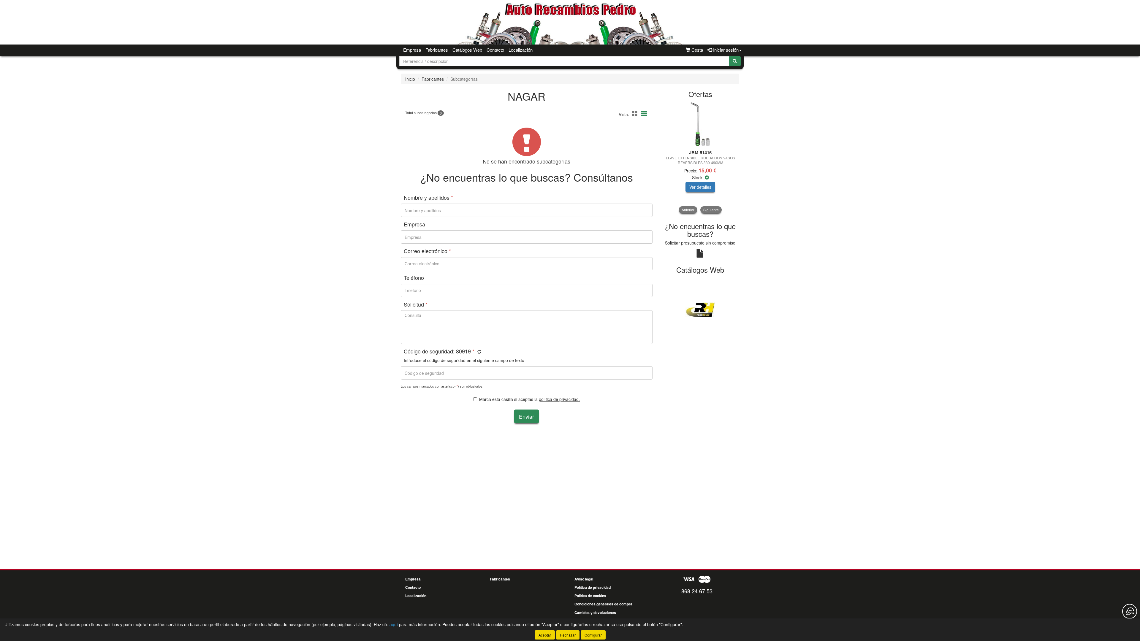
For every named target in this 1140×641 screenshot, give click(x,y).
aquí (394, 624)
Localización (521, 50)
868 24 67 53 (696, 591)
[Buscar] (735, 61)
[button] (635, 113)
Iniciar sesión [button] (725, 50)
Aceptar (545, 634)
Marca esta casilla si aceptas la (529, 399)
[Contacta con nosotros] (1129, 611)
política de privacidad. (559, 399)
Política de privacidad (592, 587)
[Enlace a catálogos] (700, 309)
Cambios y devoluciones (595, 612)
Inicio (410, 79)
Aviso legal (583, 579)
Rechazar (568, 634)
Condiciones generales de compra (603, 604)
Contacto (495, 50)
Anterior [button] (688, 209)
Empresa (412, 50)
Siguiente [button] (711, 209)
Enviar (526, 416)
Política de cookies (590, 595)
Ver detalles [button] (700, 187)
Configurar (593, 634)
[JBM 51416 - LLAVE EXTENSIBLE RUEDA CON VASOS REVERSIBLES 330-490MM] (700, 124)
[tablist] (700, 158)
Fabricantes (436, 50)
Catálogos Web (467, 50)
